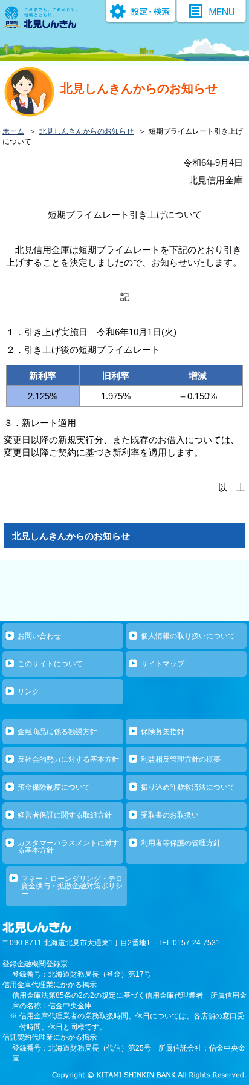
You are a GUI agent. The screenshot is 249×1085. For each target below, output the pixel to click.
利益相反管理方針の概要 (181, 759)
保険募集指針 (162, 731)
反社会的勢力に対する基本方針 (68, 759)
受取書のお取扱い (170, 815)
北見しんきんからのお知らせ (86, 131)
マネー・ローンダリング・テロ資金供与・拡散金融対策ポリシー (72, 886)
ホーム (13, 131)
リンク (28, 691)
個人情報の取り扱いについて (188, 636)
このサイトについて (50, 664)
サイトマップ (162, 664)
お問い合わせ (39, 636)
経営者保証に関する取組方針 (65, 815)
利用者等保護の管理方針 (181, 843)
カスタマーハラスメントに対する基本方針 (68, 846)
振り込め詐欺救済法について (188, 787)
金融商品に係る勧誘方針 (57, 731)
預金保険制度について (54, 787)
